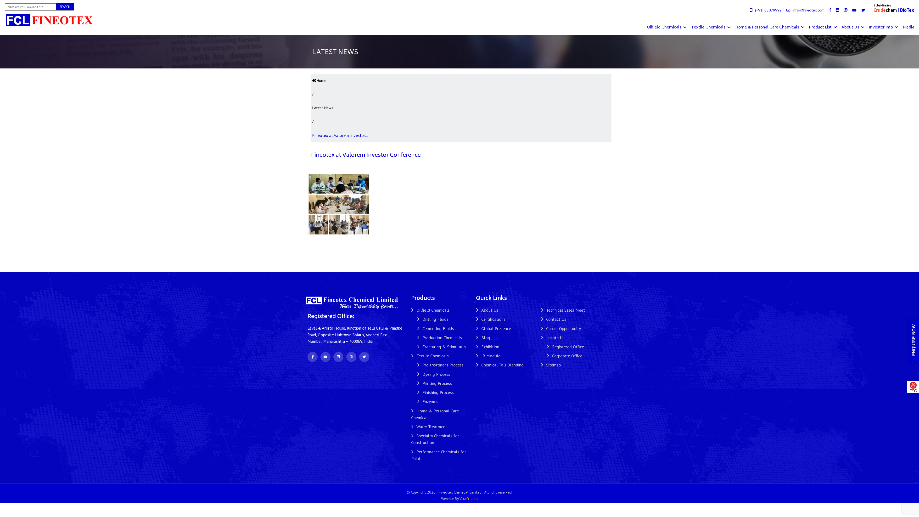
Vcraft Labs (469, 498)
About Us (850, 27)
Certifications (493, 319)
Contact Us (556, 319)
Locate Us (555, 337)
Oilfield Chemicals (664, 27)
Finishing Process (438, 392)
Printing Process (437, 383)
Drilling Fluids (435, 319)
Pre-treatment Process (443, 365)
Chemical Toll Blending (502, 365)
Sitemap (553, 365)
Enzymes (430, 401)
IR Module (490, 356)
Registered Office (568, 346)
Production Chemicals (442, 337)
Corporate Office (567, 356)
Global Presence (496, 328)
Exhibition (490, 346)
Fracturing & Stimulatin (444, 346)
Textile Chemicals (708, 27)
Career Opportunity (563, 328)
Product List (821, 27)
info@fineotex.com (808, 10)
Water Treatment (431, 426)
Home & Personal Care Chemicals (767, 27)
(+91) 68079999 (768, 10)
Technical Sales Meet (565, 310)
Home (321, 80)
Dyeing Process (436, 374)
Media (908, 27)
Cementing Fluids (438, 328)
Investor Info (881, 27)
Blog (485, 337)
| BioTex (906, 10)
